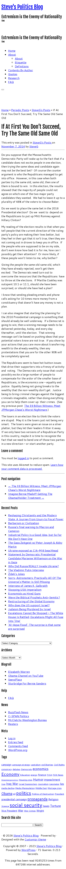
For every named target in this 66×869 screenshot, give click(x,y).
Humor (38, 779)
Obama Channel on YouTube (25, 676)
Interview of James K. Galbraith (28, 586)
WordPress (28, 850)
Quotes (12, 74)
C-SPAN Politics (18, 716)
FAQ (11, 82)
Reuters (13, 724)
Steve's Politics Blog (22, 7)
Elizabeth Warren (19, 672)
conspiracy (6, 769)
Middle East (41, 788)
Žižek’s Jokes (16, 574)
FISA (49, 774)
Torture (55, 806)
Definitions (22, 66)
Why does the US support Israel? (29, 605)
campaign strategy (21, 764)
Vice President (9, 810)
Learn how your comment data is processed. (32, 467)
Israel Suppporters (28, 784)
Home (11, 51)
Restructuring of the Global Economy (31, 601)
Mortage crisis (55, 788)
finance (42, 774)
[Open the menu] (2, 89)
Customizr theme (35, 839)
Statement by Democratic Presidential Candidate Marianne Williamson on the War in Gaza (35, 558)
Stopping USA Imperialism (24, 589)
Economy (10, 774)
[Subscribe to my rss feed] (2, 30)
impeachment (52, 779)
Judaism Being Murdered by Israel (29, 609)
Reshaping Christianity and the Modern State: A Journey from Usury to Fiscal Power (35, 517)
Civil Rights (59, 764)
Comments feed (18, 746)
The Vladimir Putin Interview (26, 570)
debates (16, 769)
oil (14, 794)
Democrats (26, 769)
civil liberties (47, 764)
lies (62, 784)
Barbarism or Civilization (23, 523)
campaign (6, 764)
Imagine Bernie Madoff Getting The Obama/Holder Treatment (30, 496)
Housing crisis (25, 779)
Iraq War (12, 784)
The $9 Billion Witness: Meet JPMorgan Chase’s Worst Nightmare (30, 408)
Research (13, 78)
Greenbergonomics (9, 780)
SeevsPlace (15, 679)
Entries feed (15, 742)
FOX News (58, 774)
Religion (53, 799)
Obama (6, 793)
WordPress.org (17, 750)
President (59, 793)
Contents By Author (20, 70)
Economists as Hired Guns (24, 593)
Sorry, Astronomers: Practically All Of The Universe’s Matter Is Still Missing (34, 580)
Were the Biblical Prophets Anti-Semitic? (34, 597)
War (20, 810)
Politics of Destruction (43, 793)
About (12, 54)
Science (5, 806)
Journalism (43, 784)
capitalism (36, 764)
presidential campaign (14, 799)
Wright (40, 810)
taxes (46, 806)
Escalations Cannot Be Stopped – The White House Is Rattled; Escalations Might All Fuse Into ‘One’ (35, 617)
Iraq (3, 784)
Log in (11, 738)
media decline (8, 788)
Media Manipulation (25, 788)
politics (23, 793)
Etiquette (20, 62)
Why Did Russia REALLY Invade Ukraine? (33, 566)
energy (34, 774)
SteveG (33, 146)
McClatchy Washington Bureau (27, 720)
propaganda (37, 798)
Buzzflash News (18, 712)
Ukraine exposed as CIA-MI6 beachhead (33, 550)
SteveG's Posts (41, 110)
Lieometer (54, 784)
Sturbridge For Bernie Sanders (27, 683)
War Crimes (30, 810)
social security (26, 804)
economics (40, 768)
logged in (23, 458)
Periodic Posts (20, 110)
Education (25, 774)
